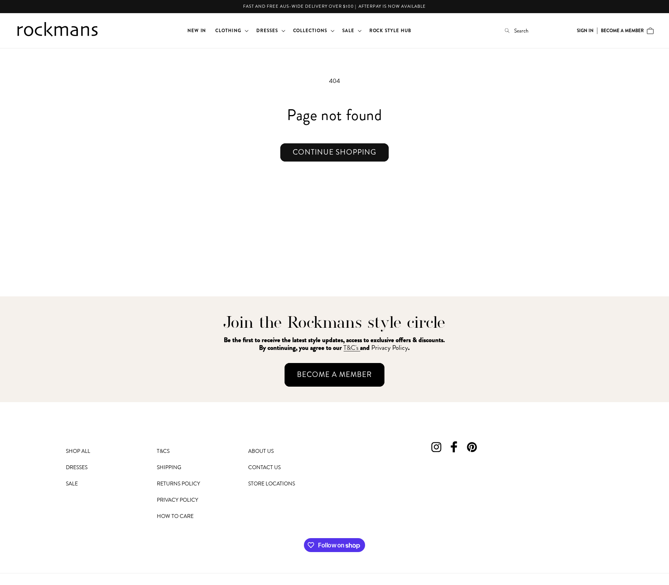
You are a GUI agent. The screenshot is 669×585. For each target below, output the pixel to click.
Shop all (78, 451)
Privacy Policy (177, 500)
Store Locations (271, 483)
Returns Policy (178, 483)
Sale (72, 483)
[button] (231, 31)
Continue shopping (334, 152)
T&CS (163, 451)
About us (261, 451)
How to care (175, 516)
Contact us (264, 467)
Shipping (169, 467)
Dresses (76, 467)
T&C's (351, 347)
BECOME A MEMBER (334, 374)
